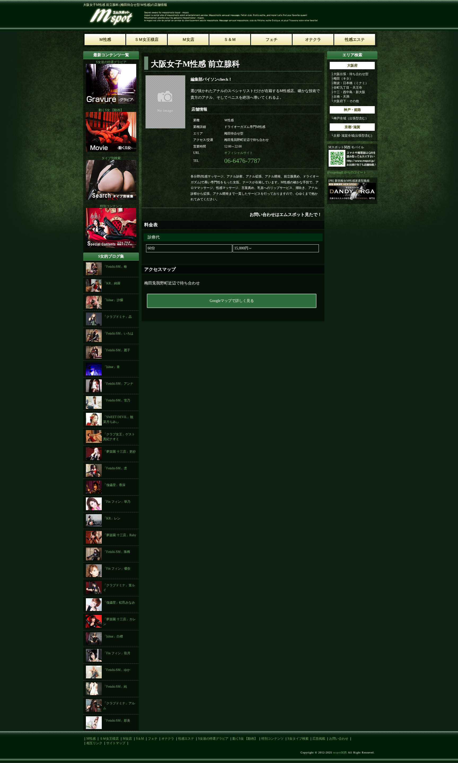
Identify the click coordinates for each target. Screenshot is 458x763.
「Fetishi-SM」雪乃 (116, 400)
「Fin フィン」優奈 (116, 568)
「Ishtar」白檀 (113, 636)
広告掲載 (318, 738)
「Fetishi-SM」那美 (116, 720)
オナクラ (167, 738)
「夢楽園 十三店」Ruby (119, 535)
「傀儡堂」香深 (114, 485)
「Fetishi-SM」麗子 (116, 350)
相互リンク (94, 743)
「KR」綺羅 (111, 283)
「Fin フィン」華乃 (116, 502)
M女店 (127, 738)
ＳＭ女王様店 (109, 738)
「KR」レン (111, 518)
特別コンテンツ (272, 738)
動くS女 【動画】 (244, 738)
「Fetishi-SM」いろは (118, 333)
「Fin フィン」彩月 (116, 653)
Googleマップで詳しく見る (232, 301)
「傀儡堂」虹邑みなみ (119, 602)
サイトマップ (115, 743)
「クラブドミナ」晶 (117, 317)
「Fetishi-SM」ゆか (116, 670)
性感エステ (186, 738)
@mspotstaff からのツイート (346, 172)
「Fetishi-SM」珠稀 (116, 552)
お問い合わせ (338, 738)
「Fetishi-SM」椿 (115, 266)
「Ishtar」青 (111, 367)
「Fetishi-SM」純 (115, 686)
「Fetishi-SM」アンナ (118, 383)
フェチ (152, 738)
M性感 (91, 738)
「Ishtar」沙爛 (113, 300)
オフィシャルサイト (238, 153)
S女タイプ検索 (298, 738)
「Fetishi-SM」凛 (115, 468)
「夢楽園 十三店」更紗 (119, 451)
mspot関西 (340, 752)
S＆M (140, 738)
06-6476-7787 (242, 160)
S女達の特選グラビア (213, 738)
